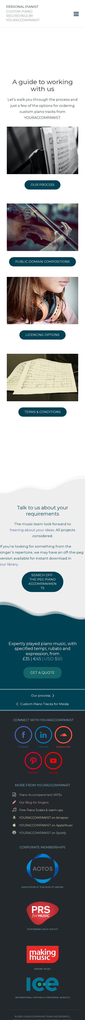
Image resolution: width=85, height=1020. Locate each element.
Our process (42, 185)
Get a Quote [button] (42, 673)
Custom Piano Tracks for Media (44, 704)
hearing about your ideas (32, 530)
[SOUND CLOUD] (63, 735)
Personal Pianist (22, 7)
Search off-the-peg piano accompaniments (42, 581)
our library (9, 564)
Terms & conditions (43, 412)
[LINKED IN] (43, 735)
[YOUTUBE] (53, 760)
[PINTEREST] (33, 760)
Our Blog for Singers (33, 802)
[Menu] (76, 13)
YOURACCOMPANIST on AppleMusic (46, 825)
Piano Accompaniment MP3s (40, 795)
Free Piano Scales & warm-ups (41, 810)
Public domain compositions (42, 262)
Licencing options (42, 335)
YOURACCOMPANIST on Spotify (42, 833)
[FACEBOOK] (23, 735)
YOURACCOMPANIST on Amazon (43, 818)
